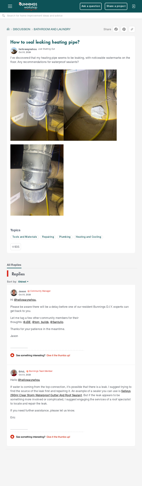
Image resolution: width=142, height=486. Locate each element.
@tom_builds (40, 322)
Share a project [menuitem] (116, 6)
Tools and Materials (24, 237)
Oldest (22, 281)
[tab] (14, 264)
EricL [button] (22, 371)
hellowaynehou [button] (28, 49)
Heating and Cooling (88, 237)
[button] (13, 50)
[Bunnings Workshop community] (28, 6)
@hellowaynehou (25, 299)
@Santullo (56, 322)
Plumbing (65, 237)
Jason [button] (22, 291)
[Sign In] (133, 6)
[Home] (8, 29)
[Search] (3, 15)
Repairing (48, 237)
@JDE (27, 322)
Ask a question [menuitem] (91, 6)
